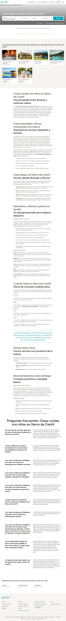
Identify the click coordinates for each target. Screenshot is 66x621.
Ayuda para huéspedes (23, 604)
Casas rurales (39, 23)
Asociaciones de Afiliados (23, 610)
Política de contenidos (25, 618)
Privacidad (58, 617)
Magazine (4, 608)
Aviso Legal (41, 617)
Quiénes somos (5, 606)
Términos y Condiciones (49, 617)
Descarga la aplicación (55, 604)
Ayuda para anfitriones (23, 606)
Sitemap (33, 618)
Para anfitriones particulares (40, 604)
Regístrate (58, 2)
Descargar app (32, 2)
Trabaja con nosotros (6, 604)
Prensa (19, 608)
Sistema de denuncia (40, 618)
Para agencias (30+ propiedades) (39, 607)
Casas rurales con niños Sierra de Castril (55, 23)
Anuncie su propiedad (42, 2)
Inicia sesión (51, 2)
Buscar (58, 18)
